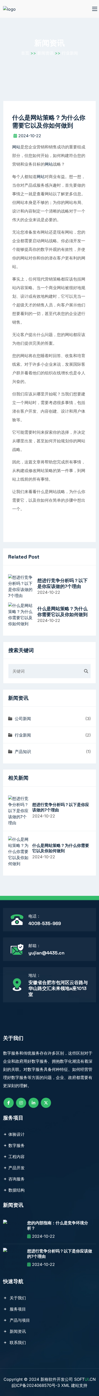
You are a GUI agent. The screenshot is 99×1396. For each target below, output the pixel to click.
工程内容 (16, 1156)
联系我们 (17, 1342)
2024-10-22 (29, 135)
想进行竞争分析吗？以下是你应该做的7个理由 (62, 583)
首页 (25, 53)
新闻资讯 (45, 53)
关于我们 (17, 1297)
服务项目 (17, 1309)
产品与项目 (19, 1320)
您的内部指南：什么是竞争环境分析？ (57, 1225)
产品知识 (22, 751)
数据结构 (16, 1190)
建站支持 (79, 1385)
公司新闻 (22, 718)
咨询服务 (16, 1178)
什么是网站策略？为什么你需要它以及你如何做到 (62, 611)
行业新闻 (70, 53)
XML (65, 1385)
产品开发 (16, 1167)
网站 (16, 146)
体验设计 (16, 1134)
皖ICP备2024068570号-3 (36, 1385)
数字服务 (16, 1145)
